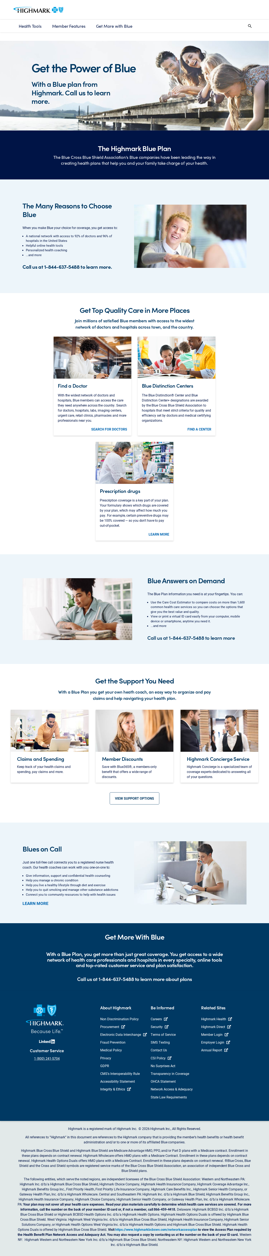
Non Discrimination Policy (119, 1019)
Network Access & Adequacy (172, 1089)
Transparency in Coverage (170, 1073)
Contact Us (159, 1050)
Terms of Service (163, 1034)
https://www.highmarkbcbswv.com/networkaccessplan (156, 1229)
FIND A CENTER (199, 429)
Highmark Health (213, 1019)
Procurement (109, 1026)
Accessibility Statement (117, 1081)
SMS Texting (160, 1042)
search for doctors (109, 429)
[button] (249, 26)
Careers (156, 1019)
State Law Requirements (169, 1097)
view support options (134, 798)
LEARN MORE (159, 534)
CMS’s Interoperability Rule (120, 1073)
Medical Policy (111, 1050)
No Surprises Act (163, 1066)
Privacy (105, 1058)
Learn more (35, 903)
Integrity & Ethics (112, 1089)
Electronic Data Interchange (120, 1034)
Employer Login (212, 1042)
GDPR (104, 1066)
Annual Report (211, 1050)
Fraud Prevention (112, 1042)
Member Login (212, 1034)
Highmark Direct (213, 1026)
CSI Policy (158, 1058)
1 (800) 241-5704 (47, 1058)
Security (157, 1026)
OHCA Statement (163, 1081)
